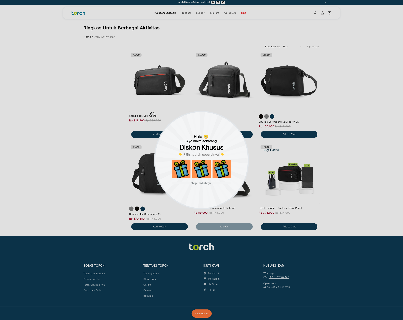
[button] (181, 169)
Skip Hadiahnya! (201, 183)
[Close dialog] (152, 114)
